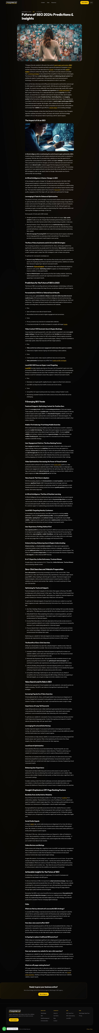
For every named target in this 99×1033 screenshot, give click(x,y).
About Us (56, 1013)
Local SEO (28, 368)
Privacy (88, 1029)
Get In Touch (84, 2)
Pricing (80, 1015)
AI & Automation (44, 1020)
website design (53, 107)
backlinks (64, 797)
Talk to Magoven (43, 994)
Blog (55, 1018)
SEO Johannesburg (70, 1015)
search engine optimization (61, 65)
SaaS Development (45, 1018)
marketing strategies (33, 74)
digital (32, 824)
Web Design (43, 1013)
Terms (91, 1029)
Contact (43, 2)
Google (51, 69)
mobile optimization (64, 90)
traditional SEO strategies (59, 360)
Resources (53, 2)
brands (65, 324)
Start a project (13, 1020)
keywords (57, 189)
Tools (48, 2)
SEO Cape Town (69, 1013)
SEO (34, 11)
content (69, 67)
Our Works (56, 1015)
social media (57, 464)
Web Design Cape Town (84, 1013)
